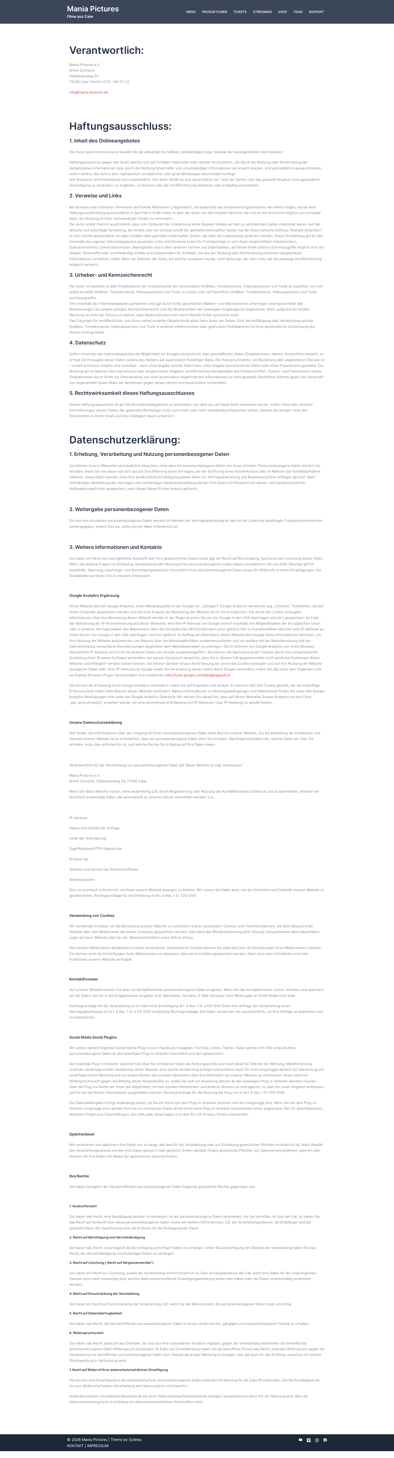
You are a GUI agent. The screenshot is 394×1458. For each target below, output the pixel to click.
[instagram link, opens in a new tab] (317, 1439)
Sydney (135, 1439)
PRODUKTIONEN (214, 12)
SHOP (282, 12)
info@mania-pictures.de (88, 92)
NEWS (191, 12)
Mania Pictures (93, 8)
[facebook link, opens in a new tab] (325, 1439)
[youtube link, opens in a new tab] (300, 1439)
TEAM (298, 12)
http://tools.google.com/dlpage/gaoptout (197, 675)
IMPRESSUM (98, 1445)
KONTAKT (316, 12)
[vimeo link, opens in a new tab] (309, 1439)
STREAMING (262, 12)
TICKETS (240, 12)
